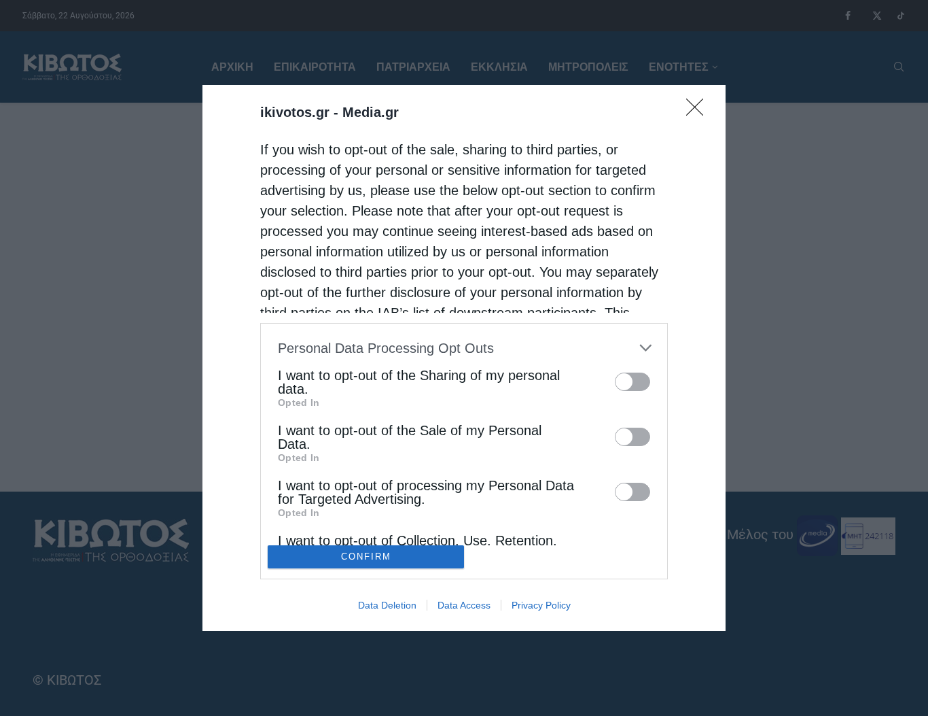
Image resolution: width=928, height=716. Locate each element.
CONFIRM (366, 556)
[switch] (632, 382)
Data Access (464, 605)
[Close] (699, 111)
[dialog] (464, 358)
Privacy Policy (541, 605)
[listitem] (464, 348)
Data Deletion (387, 605)
